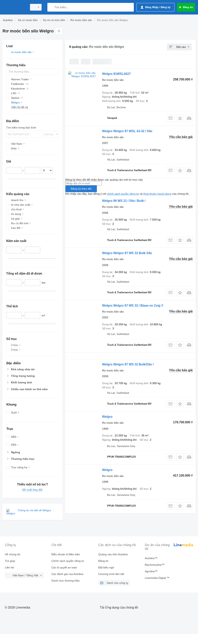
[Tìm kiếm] (51, 7)
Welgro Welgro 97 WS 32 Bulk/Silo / (128, 364)
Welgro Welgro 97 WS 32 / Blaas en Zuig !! (132, 305)
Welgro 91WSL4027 (116, 73)
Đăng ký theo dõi (81, 188)
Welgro (107, 416)
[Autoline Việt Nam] (14, 7)
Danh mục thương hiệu (65, 580)
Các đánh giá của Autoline (67, 574)
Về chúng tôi (12, 554)
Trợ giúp (10, 560)
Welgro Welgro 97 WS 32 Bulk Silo (127, 253)
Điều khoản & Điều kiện (65, 554)
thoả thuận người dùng (157, 193)
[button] (179, 118)
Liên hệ (9, 567)
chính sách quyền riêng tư (123, 193)
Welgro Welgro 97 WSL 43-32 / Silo (127, 131)
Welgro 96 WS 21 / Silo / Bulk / (123, 200)
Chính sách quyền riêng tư (67, 560)
